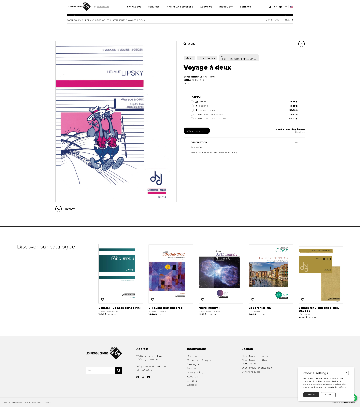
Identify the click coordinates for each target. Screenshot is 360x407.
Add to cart (196, 130)
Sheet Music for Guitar (255, 356)
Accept (311, 395)
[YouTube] (148, 377)
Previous (273, 20)
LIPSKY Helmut (207, 77)
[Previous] (75, 15)
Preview (69, 208)
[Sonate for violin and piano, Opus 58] (321, 281)
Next (288, 20)
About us (206, 7)
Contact (245, 7)
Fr (285, 7)
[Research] (270, 7)
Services (154, 7)
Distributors (194, 356)
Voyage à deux (136, 20)
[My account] (280, 7)
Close (328, 395)
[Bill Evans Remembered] (171, 281)
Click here (300, 132)
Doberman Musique (199, 360)
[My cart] (275, 7)
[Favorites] (301, 44)
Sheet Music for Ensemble (257, 367)
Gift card (192, 380)
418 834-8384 (144, 370)
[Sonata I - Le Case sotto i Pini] (120, 281)
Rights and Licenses (180, 7)
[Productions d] (104, 353)
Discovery (226, 7)
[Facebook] (137, 377)
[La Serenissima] (271, 281)
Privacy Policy (195, 372)
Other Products (251, 372)
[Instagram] (143, 377)
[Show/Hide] (296, 142)
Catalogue (134, 7)
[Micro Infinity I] (221, 281)
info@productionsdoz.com (152, 366)
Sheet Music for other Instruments (103, 20)
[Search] (118, 370)
